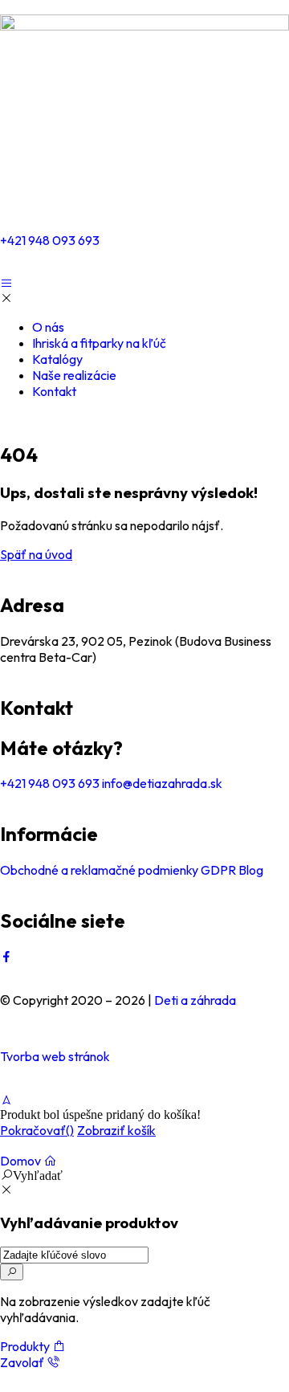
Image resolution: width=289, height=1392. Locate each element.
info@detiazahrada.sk (161, 783)
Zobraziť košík (116, 1130)
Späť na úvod (36, 554)
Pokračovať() (37, 1130)
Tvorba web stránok (55, 1056)
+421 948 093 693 (50, 240)
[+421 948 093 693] (20, 196)
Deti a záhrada (195, 1000)
